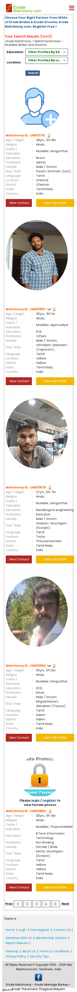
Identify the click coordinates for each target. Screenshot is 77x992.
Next (65, 904)
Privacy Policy (16, 956)
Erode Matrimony (19, 41)
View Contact (19, 203)
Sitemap (12, 951)
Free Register (39, 930)
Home (10, 930)
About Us (29, 951)
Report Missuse (17, 943)
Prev (9, 904)
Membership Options (51, 938)
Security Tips (39, 956)
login (35, 800)
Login (22, 930)
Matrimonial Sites (47, 41)
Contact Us (61, 930)
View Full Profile (55, 203)
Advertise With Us (19, 938)
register (49, 800)
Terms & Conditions (54, 951)
